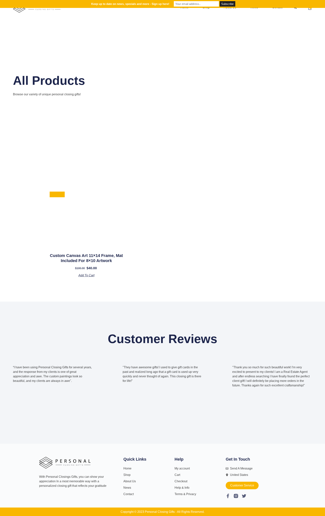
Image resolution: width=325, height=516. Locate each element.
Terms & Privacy (185, 494)
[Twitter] (244, 496)
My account (182, 468)
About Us (129, 481)
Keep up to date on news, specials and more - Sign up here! (130, 3)
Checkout (181, 481)
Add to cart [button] (86, 275)
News (127, 487)
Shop (127, 474)
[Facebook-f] (228, 496)
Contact (128, 494)
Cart (177, 474)
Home (127, 468)
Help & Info (182, 487)
